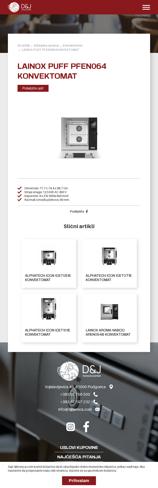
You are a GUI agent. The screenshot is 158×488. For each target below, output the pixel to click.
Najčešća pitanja (79, 457)
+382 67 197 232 (75, 402)
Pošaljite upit (33, 88)
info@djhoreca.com (75, 409)
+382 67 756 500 (75, 394)
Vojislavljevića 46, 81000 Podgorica (75, 387)
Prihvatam (79, 480)
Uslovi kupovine (79, 447)
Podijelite (77, 211)
